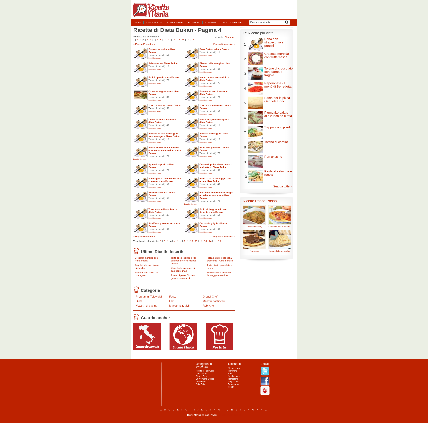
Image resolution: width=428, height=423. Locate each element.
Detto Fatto (200, 384)
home (138, 23)
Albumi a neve (234, 368)
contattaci (211, 23)
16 (192, 39)
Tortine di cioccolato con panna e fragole (278, 72)
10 (164, 39)
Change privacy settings (230, 415)
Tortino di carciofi (276, 142)
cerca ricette (154, 23)
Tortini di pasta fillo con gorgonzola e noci (183, 276)
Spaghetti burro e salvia (280, 251)
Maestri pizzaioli (179, 305)
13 (178, 39)
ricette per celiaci (233, 23)
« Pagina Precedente (144, 44)
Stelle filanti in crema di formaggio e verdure (219, 274)
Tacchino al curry (254, 227)
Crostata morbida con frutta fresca (146, 259)
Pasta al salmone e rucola (278, 173)
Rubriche (208, 305)
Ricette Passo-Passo (260, 201)
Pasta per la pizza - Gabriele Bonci (278, 99)
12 (174, 39)
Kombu (231, 387)
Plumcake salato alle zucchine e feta (278, 114)
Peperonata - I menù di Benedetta (278, 84)
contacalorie (175, 23)
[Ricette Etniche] (183, 349)
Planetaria (232, 371)
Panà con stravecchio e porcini (274, 42)
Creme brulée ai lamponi (280, 227)
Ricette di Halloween (205, 371)
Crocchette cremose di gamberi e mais (183, 269)
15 (188, 39)
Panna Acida (234, 384)
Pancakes (254, 251)
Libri (172, 301)
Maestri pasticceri (214, 301)
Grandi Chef (210, 296)
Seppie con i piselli (277, 127)
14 (183, 39)
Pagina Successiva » (224, 44)
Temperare (233, 379)
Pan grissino (273, 156)
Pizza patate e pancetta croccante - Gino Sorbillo (220, 259)
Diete (139, 301)
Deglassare (233, 381)
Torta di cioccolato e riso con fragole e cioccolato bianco (183, 260)
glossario (194, 23)
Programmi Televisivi (149, 296)
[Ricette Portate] (219, 349)
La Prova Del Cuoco (205, 379)
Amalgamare (234, 376)
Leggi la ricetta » (154, 58)
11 (169, 39)
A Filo (230, 373)
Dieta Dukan (201, 373)
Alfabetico (230, 37)
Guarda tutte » (282, 186)
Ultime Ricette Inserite (163, 251)
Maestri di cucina (146, 305)
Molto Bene (201, 381)
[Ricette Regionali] (147, 349)
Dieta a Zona (201, 376)
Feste (172, 296)
